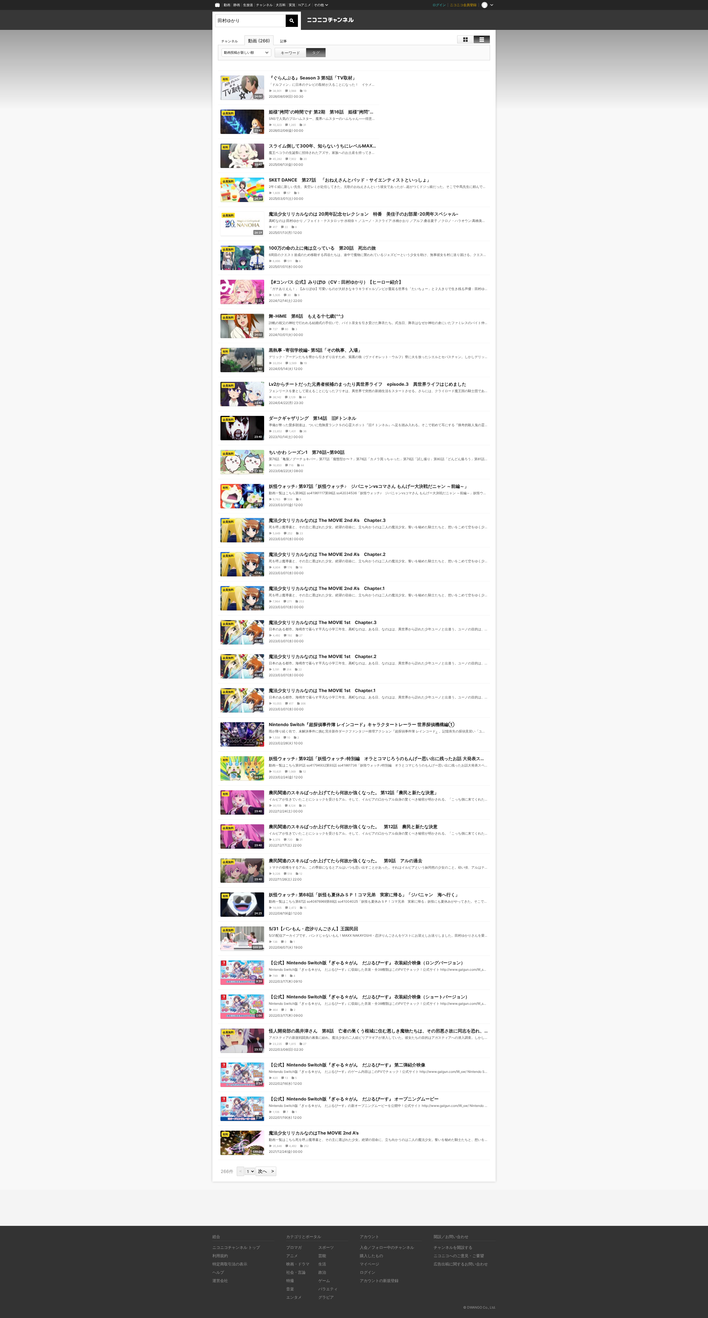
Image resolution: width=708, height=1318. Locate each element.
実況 (292, 5)
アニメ (292, 1255)
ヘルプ (218, 1272)
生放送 (248, 5)
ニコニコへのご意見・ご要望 (459, 1255)
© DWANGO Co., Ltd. (479, 1307)
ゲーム (324, 1280)
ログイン (439, 5)
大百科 (281, 5)
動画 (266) (259, 40)
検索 (292, 21)
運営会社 (220, 1280)
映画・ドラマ (297, 1264)
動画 (227, 5)
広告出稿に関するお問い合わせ (461, 1264)
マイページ (369, 1264)
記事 (283, 41)
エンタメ (294, 1297)
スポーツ (326, 1247)
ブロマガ (294, 1247)
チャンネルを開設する (453, 1247)
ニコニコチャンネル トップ (236, 1247)
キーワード (290, 52)
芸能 (322, 1255)
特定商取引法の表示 (229, 1264)
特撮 (290, 1280)
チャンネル (264, 5)
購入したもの (371, 1255)
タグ (316, 52)
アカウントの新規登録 (379, 1280)
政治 (322, 1272)
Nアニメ (304, 5)
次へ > (266, 1171)
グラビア (326, 1297)
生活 (322, 1264)
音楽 (290, 1288)
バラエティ (328, 1288)
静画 (236, 5)
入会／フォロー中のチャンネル (387, 1247)
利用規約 (220, 1255)
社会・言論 (296, 1272)
